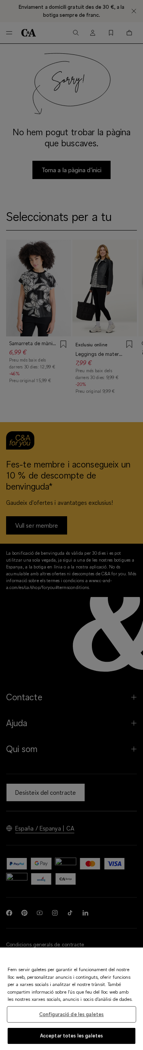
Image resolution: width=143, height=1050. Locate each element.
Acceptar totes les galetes (71, 1035)
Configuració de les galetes (71, 1014)
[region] (71, 999)
